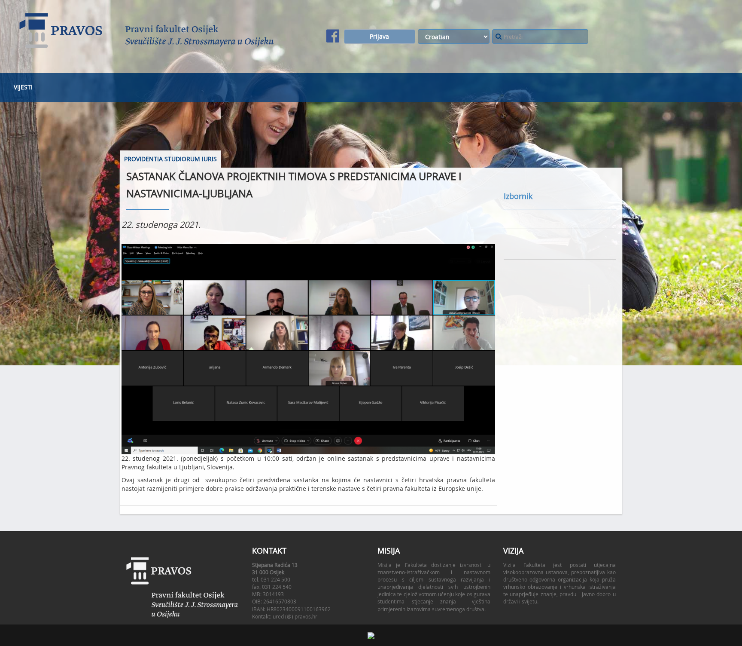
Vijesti (23, 87)
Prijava (379, 36)
